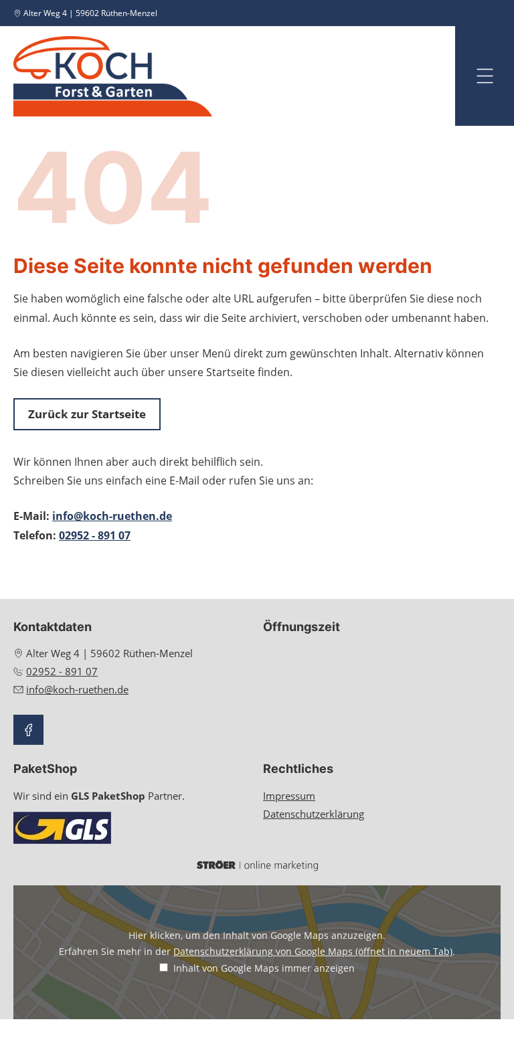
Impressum (289, 795)
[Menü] (484, 76)
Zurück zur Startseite (87, 414)
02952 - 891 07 (95, 535)
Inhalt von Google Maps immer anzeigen (264, 968)
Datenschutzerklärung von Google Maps (312, 951)
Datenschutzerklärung (313, 813)
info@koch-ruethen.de (112, 516)
